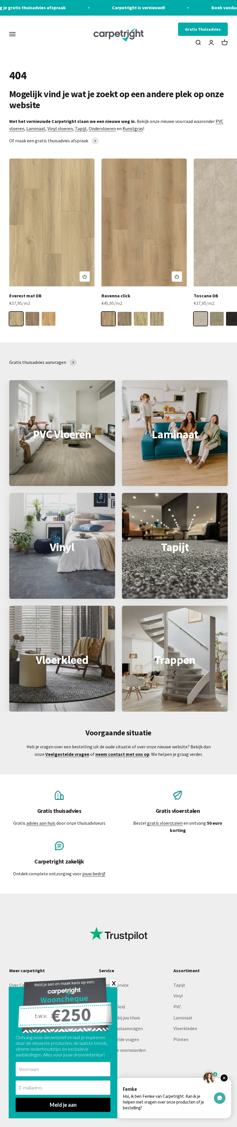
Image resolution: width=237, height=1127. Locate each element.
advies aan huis (40, 823)
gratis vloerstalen (165, 823)
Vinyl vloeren (60, 128)
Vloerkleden (185, 1028)
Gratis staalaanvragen (121, 1028)
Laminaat (35, 128)
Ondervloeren (102, 128)
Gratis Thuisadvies (203, 29)
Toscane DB (206, 296)
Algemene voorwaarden (122, 1050)
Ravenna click (115, 296)
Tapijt (81, 128)
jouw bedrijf (93, 873)
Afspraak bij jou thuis (119, 1018)
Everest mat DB (25, 296)
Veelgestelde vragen (119, 1039)
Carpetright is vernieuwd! (103, 7)
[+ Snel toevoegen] (84, 276)
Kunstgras (133, 128)
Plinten (180, 1039)
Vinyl (178, 996)
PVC (177, 1007)
